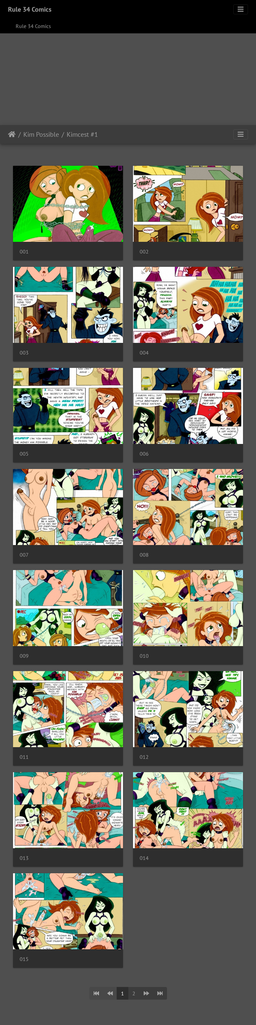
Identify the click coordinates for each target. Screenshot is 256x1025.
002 (144, 251)
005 (24, 454)
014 (144, 858)
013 (24, 858)
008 (144, 555)
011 (24, 757)
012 (144, 757)
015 (24, 959)
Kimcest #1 (82, 134)
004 (144, 353)
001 (24, 251)
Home (12, 134)
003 (24, 353)
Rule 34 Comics (29, 9)
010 (144, 656)
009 (24, 656)
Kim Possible (41, 134)
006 (144, 454)
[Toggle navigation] (240, 9)
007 (24, 555)
